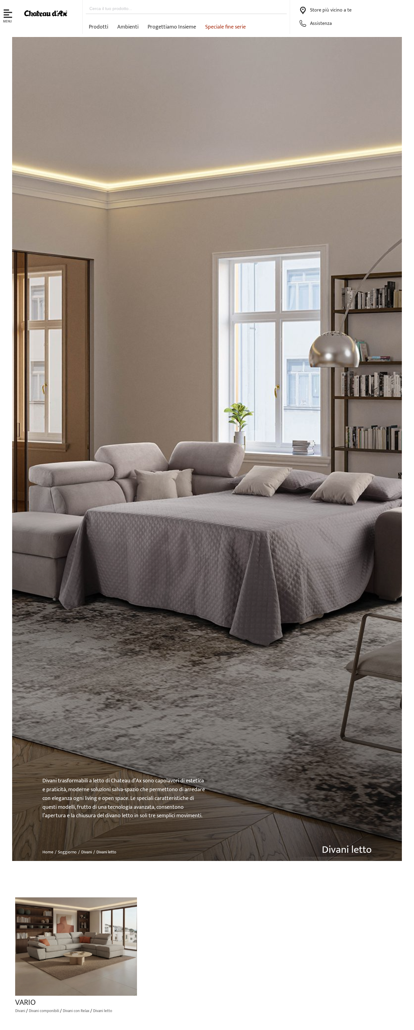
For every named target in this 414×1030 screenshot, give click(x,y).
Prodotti (98, 27)
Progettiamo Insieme (172, 27)
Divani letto (102, 1011)
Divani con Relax (76, 1011)
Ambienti (128, 27)
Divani (20, 1011)
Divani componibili (44, 1011)
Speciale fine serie (225, 27)
